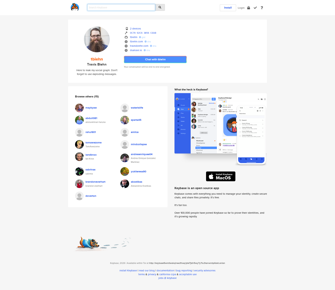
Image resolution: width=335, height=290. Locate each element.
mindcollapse (139, 144)
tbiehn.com (136, 41)
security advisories (204, 270)
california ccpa (167, 274)
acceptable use (188, 274)
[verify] (255, 8)
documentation (165, 270)
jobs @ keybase (167, 278)
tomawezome (93, 142)
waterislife (137, 108)
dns (149, 41)
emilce (135, 132)
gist (143, 37)
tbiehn (133, 37)
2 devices (135, 28)
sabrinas (90, 169)
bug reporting (184, 270)
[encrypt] (248, 8)
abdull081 (91, 118)
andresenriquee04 (141, 154)
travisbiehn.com (139, 46)
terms (141, 274)
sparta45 (136, 120)
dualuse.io (136, 50)
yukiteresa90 (138, 171)
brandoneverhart (95, 182)
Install (228, 8)
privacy (152, 274)
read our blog (147, 270)
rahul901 (90, 132)
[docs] (262, 8)
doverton (90, 196)
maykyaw (91, 108)
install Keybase (128, 270)
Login (241, 8)
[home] (75, 6)
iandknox (91, 155)
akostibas (136, 182)
